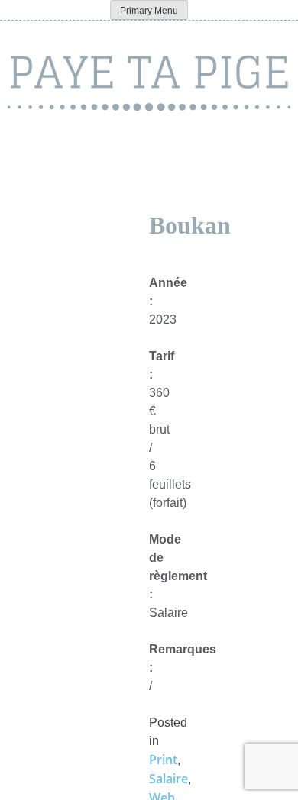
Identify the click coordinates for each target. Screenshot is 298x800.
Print (163, 759)
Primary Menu (149, 10)
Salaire (168, 778)
